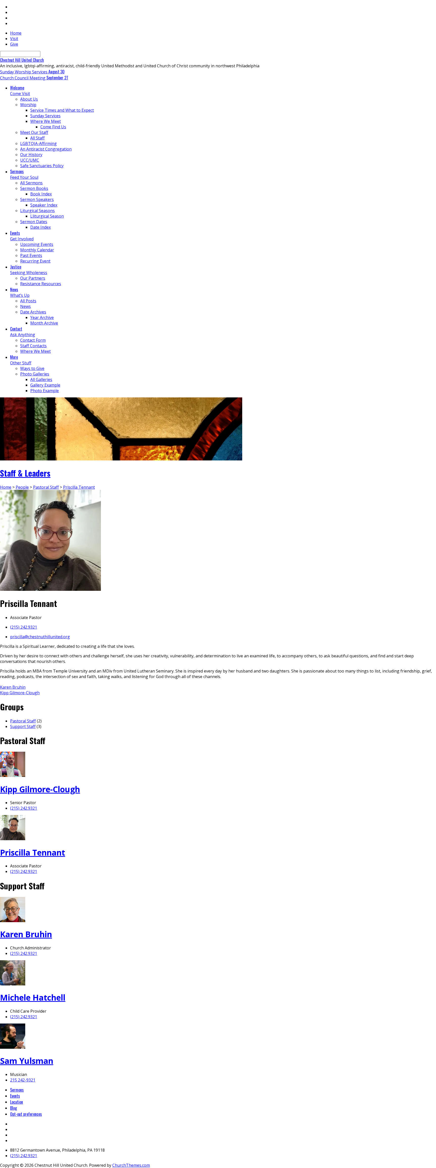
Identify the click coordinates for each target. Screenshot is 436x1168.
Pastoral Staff (46, 487)
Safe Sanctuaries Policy (42, 165)
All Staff (37, 138)
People (22, 487)
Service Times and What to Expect (62, 110)
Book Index (41, 194)
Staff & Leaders (25, 473)
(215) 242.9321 (23, 627)
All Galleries (41, 379)
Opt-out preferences (26, 1114)
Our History (31, 154)
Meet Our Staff (34, 132)
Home (15, 33)
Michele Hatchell (32, 997)
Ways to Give (32, 368)
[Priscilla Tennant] (12, 838)
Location (16, 1102)
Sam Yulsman (26, 1060)
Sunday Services (45, 116)
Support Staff (23, 726)
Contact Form (33, 340)
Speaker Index (43, 205)
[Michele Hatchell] (12, 984)
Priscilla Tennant (79, 487)
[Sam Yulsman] (12, 1047)
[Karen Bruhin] (12, 920)
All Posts (28, 301)
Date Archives (33, 312)
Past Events (31, 255)
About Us (29, 99)
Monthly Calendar (37, 250)
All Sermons (31, 183)
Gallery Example (45, 385)
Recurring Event (35, 261)
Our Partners (32, 278)
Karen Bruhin (12, 687)
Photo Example (44, 390)
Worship (28, 104)
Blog (13, 1108)
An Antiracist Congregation (46, 149)
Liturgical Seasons (37, 210)
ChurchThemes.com (131, 1165)
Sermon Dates (33, 221)
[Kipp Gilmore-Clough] (12, 775)
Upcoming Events (36, 244)
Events (15, 1096)
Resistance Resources (40, 283)
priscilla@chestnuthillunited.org (40, 636)
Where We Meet (45, 121)
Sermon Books (34, 188)
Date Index (40, 227)
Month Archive (44, 323)
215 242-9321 (22, 1080)
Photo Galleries (34, 374)
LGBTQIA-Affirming (38, 143)
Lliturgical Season (47, 216)
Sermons (17, 1090)
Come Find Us (53, 127)
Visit (14, 38)
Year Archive (42, 317)
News (25, 306)
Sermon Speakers (37, 199)
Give (14, 44)
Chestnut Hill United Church (22, 60)
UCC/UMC (29, 160)
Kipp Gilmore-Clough (20, 692)
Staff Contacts (33, 345)
